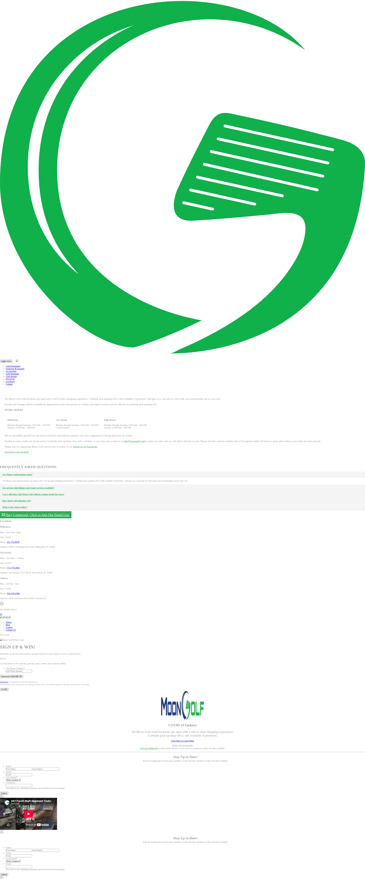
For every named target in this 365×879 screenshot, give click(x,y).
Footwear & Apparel (15, 368)
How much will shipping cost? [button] (16, 501)
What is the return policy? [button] (15, 507)
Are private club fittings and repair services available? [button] (28, 488)
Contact (9, 384)
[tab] (182, 474)
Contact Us (11, 630)
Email (8, 772)
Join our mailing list (149, 748)
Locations (10, 381)
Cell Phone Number (15, 668)
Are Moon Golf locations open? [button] (17, 474)
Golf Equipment (13, 366)
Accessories (11, 371)
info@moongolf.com (134, 441)
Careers (9, 627)
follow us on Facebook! (85, 446)
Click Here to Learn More (182, 741)
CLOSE (4, 689)
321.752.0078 (13, 542)
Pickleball (10, 379)
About (8, 622)
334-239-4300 (13, 593)
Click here (4, 682)
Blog (8, 625)
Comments (10, 782)
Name (8, 766)
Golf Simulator (12, 374)
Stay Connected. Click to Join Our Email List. (37, 515)
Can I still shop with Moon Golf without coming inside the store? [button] (33, 494)
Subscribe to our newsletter (17, 452)
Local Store (11, 777)
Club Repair (11, 376)
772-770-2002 (13, 568)
